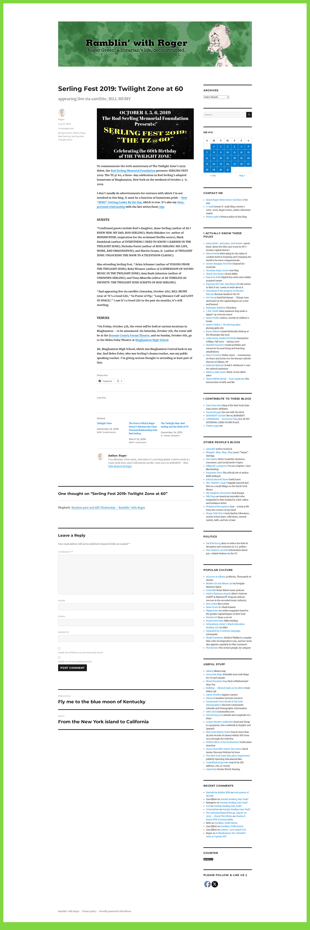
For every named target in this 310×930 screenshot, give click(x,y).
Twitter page (212, 425)
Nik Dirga (211, 496)
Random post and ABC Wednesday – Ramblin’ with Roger (108, 507)
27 (248, 164)
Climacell (210, 698)
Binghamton (65, 133)
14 (207, 158)
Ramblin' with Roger (68, 911)
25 (234, 164)
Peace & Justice (213, 355)
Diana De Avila (213, 277)
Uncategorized (66, 128)
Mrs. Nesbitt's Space (216, 483)
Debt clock (211, 711)
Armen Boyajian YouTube (219, 263)
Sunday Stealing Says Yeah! (234, 799)
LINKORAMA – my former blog (222, 419)
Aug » (242, 175)
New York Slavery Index (218, 732)
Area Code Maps (214, 674)
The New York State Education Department (228, 755)
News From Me (214, 607)
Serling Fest (77, 136)
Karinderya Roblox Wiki (218, 792)
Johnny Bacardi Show (217, 479)
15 (214, 158)
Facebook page (213, 412)
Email (62, 616)
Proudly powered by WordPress (115, 911)
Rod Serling (64, 136)
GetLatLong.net (214, 715)
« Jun (213, 175)
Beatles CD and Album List (219, 583)
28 (207, 169)
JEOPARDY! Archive (216, 415)
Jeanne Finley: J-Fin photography (223, 324)
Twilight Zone (65, 139)
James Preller (213, 318)
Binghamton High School (151, 340)
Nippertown (212, 610)
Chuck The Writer (215, 274)
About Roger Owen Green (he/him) (224, 200)
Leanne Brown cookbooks (219, 722)
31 (228, 169)
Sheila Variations (214, 637)
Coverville (211, 590)
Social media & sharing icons (136, 927)
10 (227, 152)
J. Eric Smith (212, 311)
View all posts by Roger (120, 466)
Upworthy (211, 769)
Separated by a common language (223, 631)
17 (228, 158)
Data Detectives (214, 405)
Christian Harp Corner (217, 270)
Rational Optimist (215, 365)
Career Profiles (213, 694)
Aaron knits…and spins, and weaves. (224, 243)
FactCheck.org (213, 543)
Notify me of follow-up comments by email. (80, 652)
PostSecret (211, 617)
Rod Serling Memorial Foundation (133, 170)
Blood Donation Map (216, 681)
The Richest (212, 648)
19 (241, 158)
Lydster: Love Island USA (233, 829)
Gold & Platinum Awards (218, 593)
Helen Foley (79, 133)
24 (227, 164)
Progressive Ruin (214, 620)
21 (207, 164)
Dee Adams (211, 459)
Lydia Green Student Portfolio (221, 338)
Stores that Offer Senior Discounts (223, 749)
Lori (208, 806)
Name (61, 600)
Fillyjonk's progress (216, 466)
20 (248, 158)
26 (241, 164)
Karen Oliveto (213, 331)
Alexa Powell (212, 253)
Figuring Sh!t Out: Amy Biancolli (222, 284)
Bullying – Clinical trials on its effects (225, 688)
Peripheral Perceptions (217, 506)
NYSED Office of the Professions (222, 742)
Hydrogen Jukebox (215, 307)
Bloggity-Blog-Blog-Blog (219, 452)
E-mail (209, 206)
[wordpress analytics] (227, 859)
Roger (61, 119)
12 (241, 152)
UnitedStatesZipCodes (217, 762)
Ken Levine (211, 603)
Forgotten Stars (214, 472)
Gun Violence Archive (217, 550)
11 (235, 152)
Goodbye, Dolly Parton (226, 823)
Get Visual (211, 297)
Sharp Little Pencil (215, 513)
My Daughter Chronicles (218, 493)
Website (63, 632)
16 (221, 158)
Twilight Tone (104, 423)
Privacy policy (213, 216)
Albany (209, 671)
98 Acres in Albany (215, 576)
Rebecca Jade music (216, 372)
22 (214, 164)
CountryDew (212, 809)
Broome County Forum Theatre (129, 335)
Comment (65, 552)
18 (234, 158)
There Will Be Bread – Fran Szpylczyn (225, 379)
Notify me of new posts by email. (75, 661)
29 (213, 169)
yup (161, 206)
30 (220, 169)
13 (248, 152)
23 (221, 164)
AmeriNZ (210, 449)
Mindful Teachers (215, 345)
